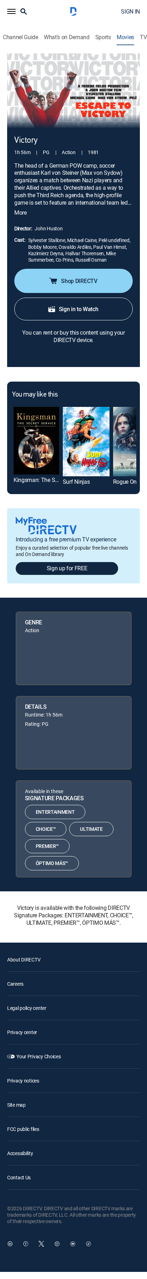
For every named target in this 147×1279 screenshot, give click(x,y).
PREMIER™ (47, 846)
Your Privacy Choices (38, 1056)
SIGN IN (130, 11)
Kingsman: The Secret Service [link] (49, 480)
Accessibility (20, 1153)
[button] (11, 11)
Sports (103, 37)
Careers (15, 983)
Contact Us (19, 1177)
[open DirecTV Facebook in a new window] (26, 1244)
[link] (36, 441)
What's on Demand (67, 37)
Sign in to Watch (78, 309)
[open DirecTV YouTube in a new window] (73, 1244)
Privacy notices (23, 1080)
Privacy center (22, 1032)
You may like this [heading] (34, 394)
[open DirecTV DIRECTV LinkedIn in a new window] (10, 1244)
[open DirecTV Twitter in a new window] (41, 1244)
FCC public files (23, 1129)
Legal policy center (26, 1008)
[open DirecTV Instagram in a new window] (57, 1244)
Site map (16, 1104)
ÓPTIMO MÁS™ (52, 863)
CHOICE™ (46, 828)
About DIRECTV (23, 959)
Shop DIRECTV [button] (79, 281)
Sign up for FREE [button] (67, 568)
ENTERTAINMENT (55, 811)
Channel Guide (20, 37)
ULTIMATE (91, 828)
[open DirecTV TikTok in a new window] (88, 1244)
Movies (125, 37)
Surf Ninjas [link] (76, 482)
